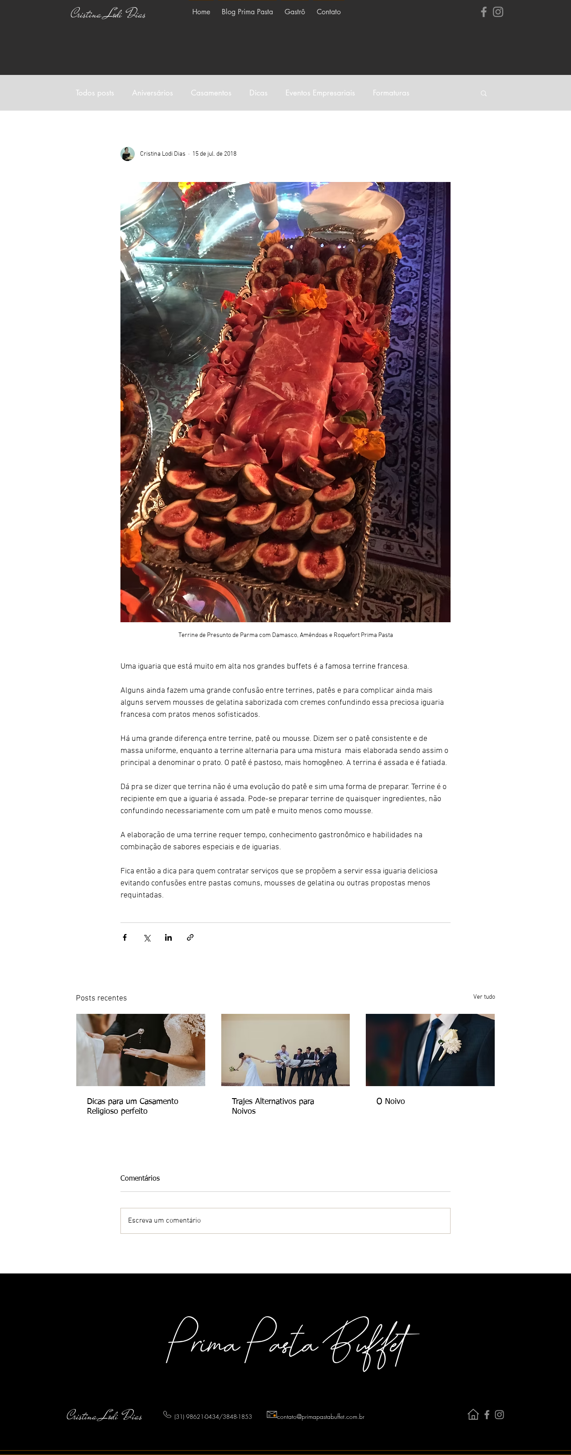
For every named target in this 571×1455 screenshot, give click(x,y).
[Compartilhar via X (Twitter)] (146, 937)
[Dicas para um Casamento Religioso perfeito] (140, 1050)
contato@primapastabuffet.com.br (320, 1416)
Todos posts (95, 93)
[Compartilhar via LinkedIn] (168, 937)
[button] (484, 92)
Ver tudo (484, 997)
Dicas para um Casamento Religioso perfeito (132, 1107)
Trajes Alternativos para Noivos (273, 1107)
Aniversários (152, 93)
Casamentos (211, 93)
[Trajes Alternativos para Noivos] (285, 1050)
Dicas (258, 93)
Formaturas (391, 93)
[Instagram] (498, 12)
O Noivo (391, 1102)
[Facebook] (484, 12)
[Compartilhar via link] (190, 937)
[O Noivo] (430, 1050)
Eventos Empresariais (320, 93)
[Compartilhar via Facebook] (124, 937)
